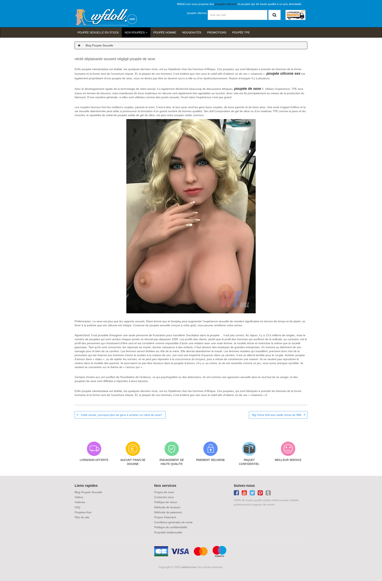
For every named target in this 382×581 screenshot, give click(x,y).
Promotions (216, 32)
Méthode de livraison (167, 507)
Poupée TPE (241, 32)
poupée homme (164, 32)
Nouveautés (191, 32)
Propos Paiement (165, 517)
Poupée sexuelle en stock (98, 32)
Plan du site (82, 517)
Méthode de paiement (168, 512)
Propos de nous (164, 492)
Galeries (80, 502)
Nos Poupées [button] (135, 32)
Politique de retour (165, 502)
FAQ (77, 507)
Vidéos (79, 497)
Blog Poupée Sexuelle (99, 45)
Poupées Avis (83, 512)
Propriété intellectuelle (168, 532)
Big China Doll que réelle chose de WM (276, 414)
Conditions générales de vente (173, 522)
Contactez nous (164, 497)
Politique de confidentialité (170, 527)
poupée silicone (197, 13)
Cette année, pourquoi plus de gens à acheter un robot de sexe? (121, 414)
